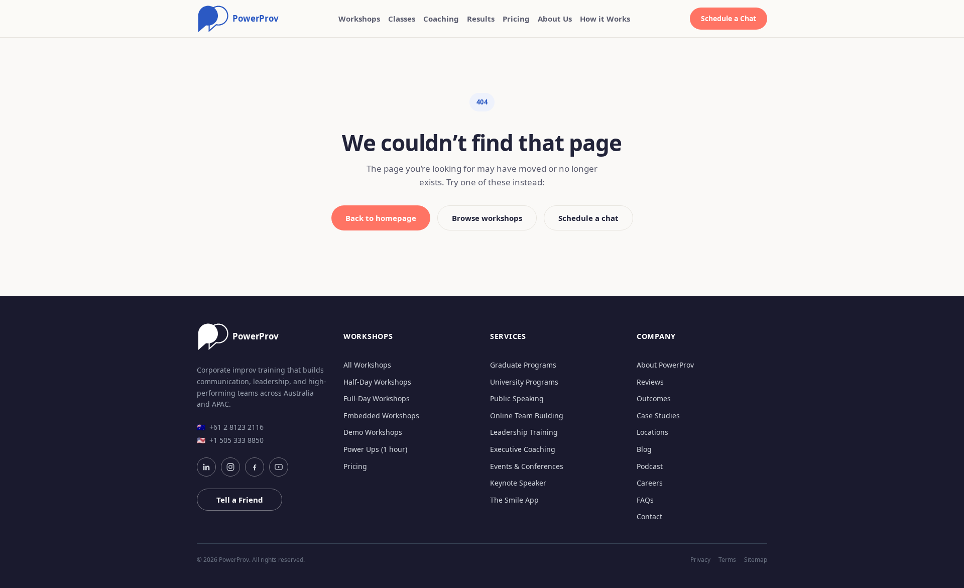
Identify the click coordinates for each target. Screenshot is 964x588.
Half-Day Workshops (377, 382)
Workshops (359, 19)
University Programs (524, 382)
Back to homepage (380, 218)
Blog (644, 449)
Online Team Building (526, 415)
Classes (401, 19)
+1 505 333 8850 (230, 440)
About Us (555, 19)
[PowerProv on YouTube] (278, 467)
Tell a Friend (239, 500)
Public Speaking (517, 398)
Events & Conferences (526, 466)
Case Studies (658, 415)
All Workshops (367, 365)
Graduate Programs (523, 365)
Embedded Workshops (381, 415)
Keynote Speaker (518, 483)
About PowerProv (665, 365)
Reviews (650, 382)
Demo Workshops (372, 432)
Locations (652, 432)
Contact (649, 516)
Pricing (516, 19)
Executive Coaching (522, 449)
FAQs (645, 500)
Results (481, 19)
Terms (727, 560)
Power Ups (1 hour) (375, 449)
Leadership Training (524, 432)
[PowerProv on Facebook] (254, 467)
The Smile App (514, 500)
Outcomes (654, 398)
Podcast (650, 466)
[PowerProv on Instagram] (230, 467)
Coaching (441, 19)
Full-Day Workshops (376, 398)
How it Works (605, 19)
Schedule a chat (588, 218)
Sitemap (755, 560)
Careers (650, 483)
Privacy (700, 560)
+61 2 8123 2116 (230, 427)
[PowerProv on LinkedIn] (206, 467)
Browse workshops (487, 218)
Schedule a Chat (728, 18)
